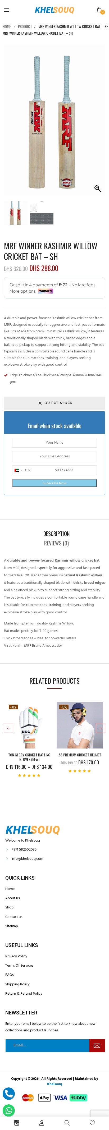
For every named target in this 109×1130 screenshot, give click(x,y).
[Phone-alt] (9, 1093)
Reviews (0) (56, 543)
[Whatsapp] (9, 1110)
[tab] (56, 533)
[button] (99, 10)
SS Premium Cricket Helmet (80, 755)
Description (56, 534)
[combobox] (21, 470)
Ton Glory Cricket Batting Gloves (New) (29, 757)
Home (7, 26)
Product (25, 26)
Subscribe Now (54, 483)
